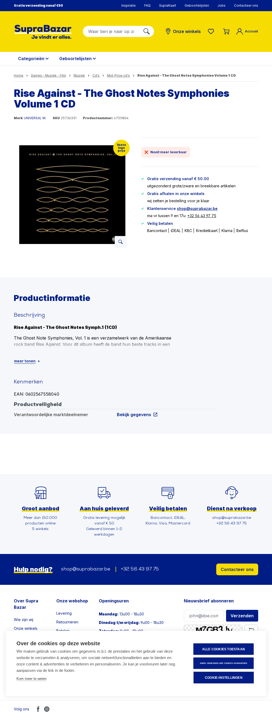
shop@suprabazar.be (197, 208)
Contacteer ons (246, 5)
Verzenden (242, 615)
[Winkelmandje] (226, 31)
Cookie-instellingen (224, 678)
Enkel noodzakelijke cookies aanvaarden (223, 663)
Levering (64, 613)
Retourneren (67, 622)
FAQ (147, 5)
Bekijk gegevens (134, 414)
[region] (72, 195)
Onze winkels (25, 628)
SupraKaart (167, 5)
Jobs (222, 5)
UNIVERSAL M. (35, 118)
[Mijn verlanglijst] (212, 31)
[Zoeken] (146, 31)
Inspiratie (128, 5)
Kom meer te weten (31, 679)
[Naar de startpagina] (43, 32)
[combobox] (111, 31)
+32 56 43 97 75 (201, 215)
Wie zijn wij (23, 619)
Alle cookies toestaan (223, 649)
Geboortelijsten (197, 5)
